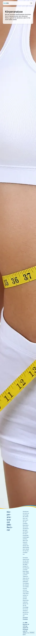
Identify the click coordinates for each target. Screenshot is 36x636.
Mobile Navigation (31, 3)
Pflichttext (32, 632)
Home (6, 3)
